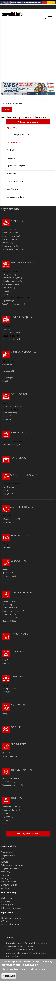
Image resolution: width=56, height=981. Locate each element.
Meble (4, 753)
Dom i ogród (19, 394)
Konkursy (5, 901)
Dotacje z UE (15, 142)
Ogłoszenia (6, 898)
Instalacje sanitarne (11, 281)
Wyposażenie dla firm (16, 197)
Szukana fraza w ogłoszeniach (13, 103)
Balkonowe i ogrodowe (12, 406)
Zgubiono (6, 816)
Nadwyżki (11, 150)
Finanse (5, 569)
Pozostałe (6, 579)
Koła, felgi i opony (10, 339)
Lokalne (6, 547)
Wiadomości (7, 851)
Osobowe (7, 329)
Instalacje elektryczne (12, 278)
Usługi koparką (9, 274)
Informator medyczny (12, 907)
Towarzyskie (19, 592)
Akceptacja (9, 976)
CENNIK (5, 921)
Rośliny (5, 419)
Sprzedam (7, 301)
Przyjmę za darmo (9, 810)
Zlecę (5, 291)
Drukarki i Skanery (10, 444)
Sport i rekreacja (22, 475)
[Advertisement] (28, 52)
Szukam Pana (7, 617)
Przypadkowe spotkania (12, 611)
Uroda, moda (19, 634)
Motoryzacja (19, 317)
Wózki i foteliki (8, 756)
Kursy (5, 692)
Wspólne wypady (9, 604)
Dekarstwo (7, 287)
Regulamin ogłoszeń (11, 917)
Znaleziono (7, 820)
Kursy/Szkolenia (8, 246)
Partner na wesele (9, 608)
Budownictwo (20, 262)
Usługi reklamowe (15, 181)
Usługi (15, 560)
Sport (4, 858)
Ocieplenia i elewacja (12, 284)
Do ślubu (17, 727)
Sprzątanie (6, 572)
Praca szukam (8, 229)
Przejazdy (17, 535)
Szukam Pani (7, 614)
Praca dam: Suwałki (10, 233)
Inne (5, 294)
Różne (5, 416)
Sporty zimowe (9, 487)
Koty (4, 660)
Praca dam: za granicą (11, 239)
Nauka (14, 676)
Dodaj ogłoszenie (10, 924)
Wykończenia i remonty (11, 304)
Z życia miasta (8, 855)
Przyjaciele (6, 601)
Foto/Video (18, 457)
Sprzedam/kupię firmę (17, 165)
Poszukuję (6, 813)
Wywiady (5, 871)
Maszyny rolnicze (10, 519)
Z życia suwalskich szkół (13, 868)
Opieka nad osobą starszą (13, 249)
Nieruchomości (21, 352)
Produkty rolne (9, 522)
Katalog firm (7, 904)
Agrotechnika (20, 507)
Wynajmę (7, 364)
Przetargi (11, 158)
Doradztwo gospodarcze (18, 134)
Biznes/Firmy (12, 128)
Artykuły (5, 888)
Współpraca (12, 189)
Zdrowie (16, 705)
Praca (14, 221)
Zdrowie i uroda (9, 884)
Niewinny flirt (7, 621)
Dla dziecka (18, 744)
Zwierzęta (17, 651)
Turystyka (6, 493)
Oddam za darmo (9, 807)
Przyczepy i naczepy (11, 332)
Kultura (4, 861)
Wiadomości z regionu (12, 865)
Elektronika (18, 432)
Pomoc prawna (8, 576)
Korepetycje (8, 688)
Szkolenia (11, 173)
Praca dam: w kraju (10, 236)
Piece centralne (9, 413)
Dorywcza (6, 242)
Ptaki (4, 663)
